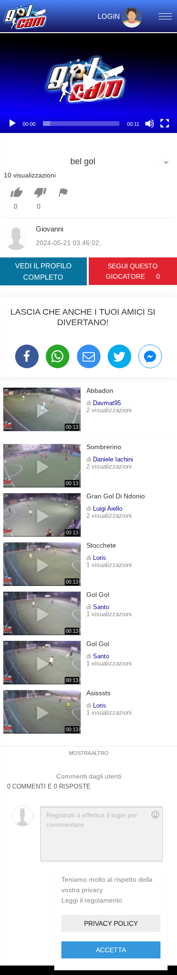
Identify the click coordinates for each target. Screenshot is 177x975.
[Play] (12, 123)
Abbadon (99, 391)
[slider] (81, 123)
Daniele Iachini (113, 459)
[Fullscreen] (164, 123)
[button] (89, 83)
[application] (88, 83)
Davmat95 (107, 403)
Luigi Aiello (107, 508)
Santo (101, 607)
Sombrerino (103, 447)
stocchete (101, 545)
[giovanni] (16, 237)
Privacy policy (111, 923)
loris (99, 557)
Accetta (111, 950)
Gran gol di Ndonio (115, 496)
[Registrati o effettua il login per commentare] (101, 833)
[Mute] (149, 123)
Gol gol (97, 595)
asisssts (98, 693)
